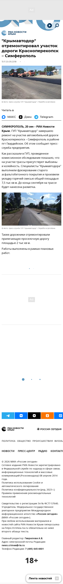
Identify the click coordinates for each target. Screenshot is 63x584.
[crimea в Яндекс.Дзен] (34, 415)
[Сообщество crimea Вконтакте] (21, 415)
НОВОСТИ (8, 451)
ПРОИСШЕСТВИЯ (42, 441)
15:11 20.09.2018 (9, 61)
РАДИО (42, 451)
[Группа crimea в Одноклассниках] (47, 415)
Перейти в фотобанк (46, 102)
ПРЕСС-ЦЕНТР (26, 451)
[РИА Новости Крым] (14, 33)
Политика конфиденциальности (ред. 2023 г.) (28, 490)
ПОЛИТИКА (8, 441)
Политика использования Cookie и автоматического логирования (22, 484)
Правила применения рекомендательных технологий (26, 495)
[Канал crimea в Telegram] (8, 415)
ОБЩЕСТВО (24, 441)
